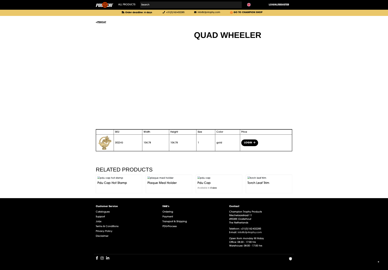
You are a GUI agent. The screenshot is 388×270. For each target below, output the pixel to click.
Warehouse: (236, 246)
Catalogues (103, 212)
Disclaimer (102, 236)
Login (248, 143)
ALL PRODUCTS (126, 5)
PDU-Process (169, 226)
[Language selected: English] (249, 5)
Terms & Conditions (107, 226)
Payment (167, 217)
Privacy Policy (104, 231)
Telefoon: (234, 229)
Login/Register (279, 5)
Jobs (98, 221)
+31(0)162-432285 (175, 12)
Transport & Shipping (174, 221)
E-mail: (233, 232)
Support (100, 217)
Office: (233, 242)
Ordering (167, 212)
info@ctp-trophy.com (209, 12)
